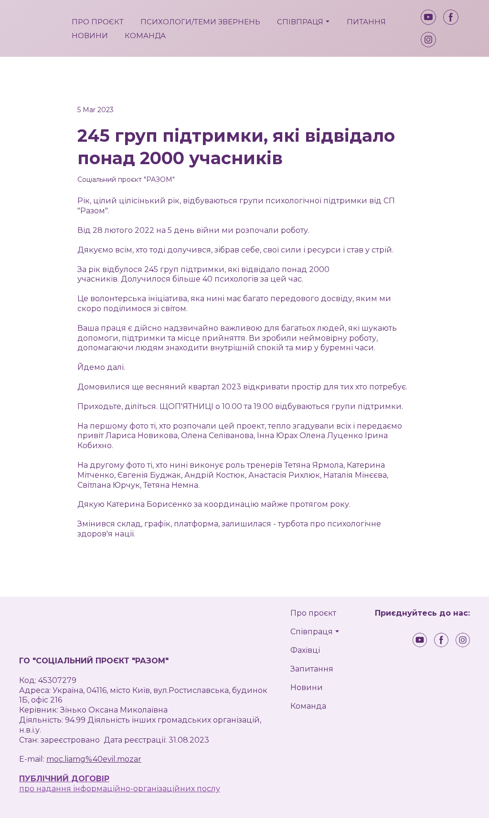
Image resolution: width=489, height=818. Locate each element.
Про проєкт (313, 613)
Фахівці (305, 650)
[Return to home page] (38, 28)
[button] (428, 17)
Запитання (311, 668)
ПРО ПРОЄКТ (98, 21)
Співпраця (311, 631)
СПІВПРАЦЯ (300, 21)
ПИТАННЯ (366, 21)
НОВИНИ (90, 35)
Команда (308, 706)
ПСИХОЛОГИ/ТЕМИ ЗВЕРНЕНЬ (200, 21)
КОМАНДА (145, 35)
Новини (306, 687)
